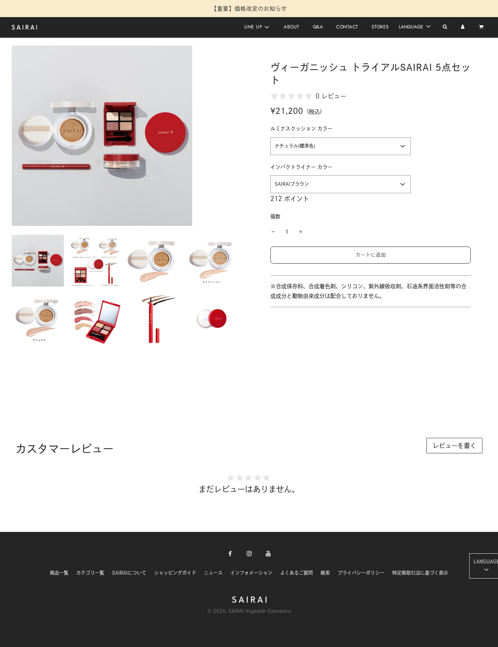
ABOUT (292, 26)
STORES (380, 26)
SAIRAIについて (129, 572)
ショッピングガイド (175, 572)
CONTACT (347, 26)
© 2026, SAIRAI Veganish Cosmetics (249, 611)
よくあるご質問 (296, 572)
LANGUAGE (412, 26)
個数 (275, 216)
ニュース (213, 572)
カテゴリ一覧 (90, 572)
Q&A (318, 26)
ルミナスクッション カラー (301, 128)
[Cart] (482, 27)
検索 (325, 572)
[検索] (445, 27)
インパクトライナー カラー (301, 167)
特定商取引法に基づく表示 (420, 572)
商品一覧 (59, 572)
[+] (300, 232)
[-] (273, 232)
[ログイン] (463, 27)
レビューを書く (454, 445)
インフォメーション (251, 572)
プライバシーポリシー (361, 572)
